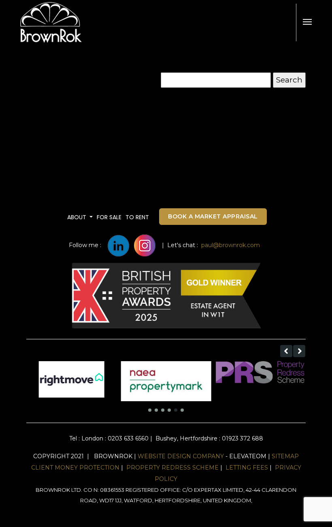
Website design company (181, 456)
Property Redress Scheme (172, 467)
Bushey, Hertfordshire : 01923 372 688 (208, 438)
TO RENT (137, 217)
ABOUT (77, 217)
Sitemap (285, 456)
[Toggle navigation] (307, 22)
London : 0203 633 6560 (115, 438)
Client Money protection (75, 467)
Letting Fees (247, 467)
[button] (286, 351)
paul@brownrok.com (230, 245)
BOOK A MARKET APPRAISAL (213, 216)
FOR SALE (109, 217)
